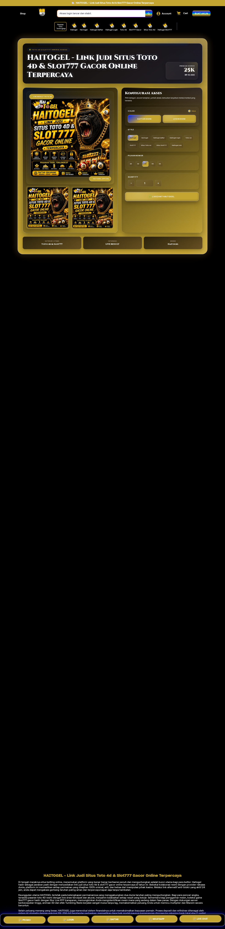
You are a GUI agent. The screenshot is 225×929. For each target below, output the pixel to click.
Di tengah (23, 882)
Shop (23, 13)
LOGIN (70, 919)
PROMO (26, 919)
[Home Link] (41, 14)
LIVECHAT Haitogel (163, 196)
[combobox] (101, 13)
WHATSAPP (158, 920)
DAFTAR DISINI (144, 119)
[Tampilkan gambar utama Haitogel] (47, 207)
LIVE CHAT (202, 920)
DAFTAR (114, 919)
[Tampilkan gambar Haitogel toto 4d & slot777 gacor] (92, 208)
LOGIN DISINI (179, 119)
